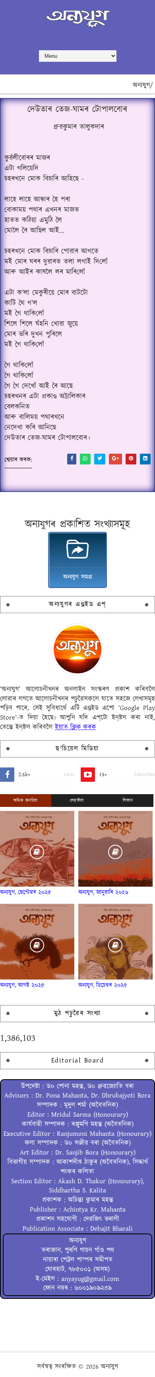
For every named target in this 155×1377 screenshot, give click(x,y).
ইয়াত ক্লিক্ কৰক (75, 727)
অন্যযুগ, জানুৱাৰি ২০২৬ (103, 892)
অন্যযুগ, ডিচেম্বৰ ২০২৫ (102, 985)
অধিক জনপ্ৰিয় (26, 800)
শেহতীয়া (77, 800)
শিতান (128, 800)
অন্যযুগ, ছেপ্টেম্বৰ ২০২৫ (25, 892)
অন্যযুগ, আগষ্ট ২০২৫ (22, 985)
